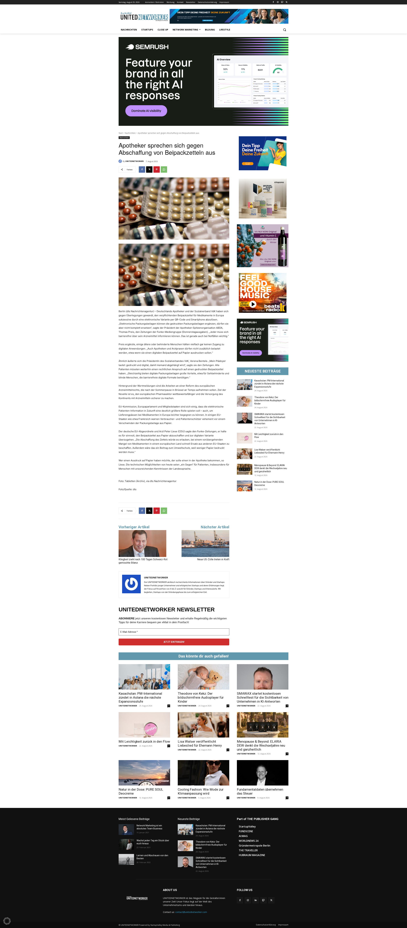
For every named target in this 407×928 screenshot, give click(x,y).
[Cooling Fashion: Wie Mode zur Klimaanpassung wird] (203, 773)
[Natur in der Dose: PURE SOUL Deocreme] (244, 486)
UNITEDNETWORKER (134, 161)
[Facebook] (273, 2)
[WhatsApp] (164, 169)
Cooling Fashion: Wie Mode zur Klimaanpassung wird (201, 791)
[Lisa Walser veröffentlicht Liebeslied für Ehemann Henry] (244, 453)
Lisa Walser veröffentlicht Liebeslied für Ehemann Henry (200, 743)
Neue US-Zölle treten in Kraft (213, 559)
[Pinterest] (156, 169)
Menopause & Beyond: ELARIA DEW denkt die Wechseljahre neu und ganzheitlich (270, 468)
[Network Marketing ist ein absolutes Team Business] (126, 829)
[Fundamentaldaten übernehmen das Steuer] (262, 773)
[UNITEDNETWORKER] (121, 161)
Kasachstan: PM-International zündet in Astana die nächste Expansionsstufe (269, 383)
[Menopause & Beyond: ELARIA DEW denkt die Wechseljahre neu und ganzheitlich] (244, 469)
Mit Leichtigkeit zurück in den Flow (144, 741)
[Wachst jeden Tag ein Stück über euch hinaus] (126, 844)
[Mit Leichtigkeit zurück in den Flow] (244, 438)
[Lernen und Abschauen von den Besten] (126, 859)
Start (121, 133)
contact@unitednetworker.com (191, 912)
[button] (284, 30)
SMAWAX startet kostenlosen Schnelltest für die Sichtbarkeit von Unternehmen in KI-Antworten (262, 697)
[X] (286, 2)
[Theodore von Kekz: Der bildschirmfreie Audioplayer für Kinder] (244, 401)
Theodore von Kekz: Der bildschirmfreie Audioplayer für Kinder (270, 400)
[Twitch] (282, 2)
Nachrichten (130, 133)
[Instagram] (278, 2)
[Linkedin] (255, 900)
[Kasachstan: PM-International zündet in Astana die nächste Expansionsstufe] (244, 384)
